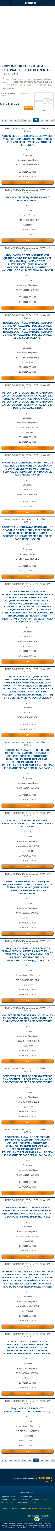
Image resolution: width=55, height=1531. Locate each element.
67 (42, 120)
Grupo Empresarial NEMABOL (39, 1509)
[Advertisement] (27, 31)
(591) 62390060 (45, 1519)
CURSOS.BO (21, 1528)
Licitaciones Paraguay (16, 1526)
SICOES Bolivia (47, 1526)
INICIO (4, 120)
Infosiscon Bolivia (22, 1523)
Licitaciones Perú (8, 1528)
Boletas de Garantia (46, 1528)
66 (36, 120)
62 (16, 120)
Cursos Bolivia (32, 1528)
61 (11, 120)
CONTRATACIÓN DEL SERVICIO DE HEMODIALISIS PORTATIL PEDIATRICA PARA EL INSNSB (27, 823)
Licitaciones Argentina (33, 1526)
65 (30, 120)
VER (27, 182)
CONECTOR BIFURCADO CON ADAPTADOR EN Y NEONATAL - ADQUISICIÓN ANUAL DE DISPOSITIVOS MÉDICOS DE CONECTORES (27, 1079)
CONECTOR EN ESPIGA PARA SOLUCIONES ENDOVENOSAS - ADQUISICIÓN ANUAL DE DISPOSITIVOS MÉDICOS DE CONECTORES (27, 1018)
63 (21, 120)
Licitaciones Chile (35, 1523)
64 (25, 120)
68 (47, 120)
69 (52, 120)
